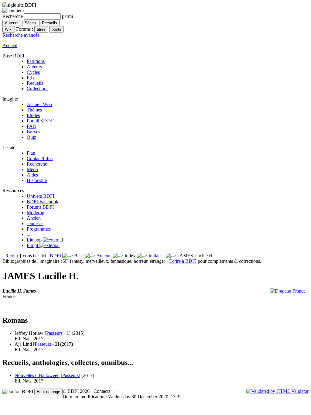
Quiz (31, 137)
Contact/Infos (40, 158)
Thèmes (34, 109)
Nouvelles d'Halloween (37, 375)
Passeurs (54, 333)
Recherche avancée (20, 35)
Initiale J (157, 255)
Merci (32, 169)
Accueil (9, 45)
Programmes (39, 229)
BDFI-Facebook (42, 201)
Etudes (33, 115)
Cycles (33, 72)
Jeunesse (35, 223)
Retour (11, 255)
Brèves (33, 131)
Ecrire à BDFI (183, 261)
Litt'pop (35, 239)
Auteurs (34, 66)
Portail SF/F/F (40, 120)
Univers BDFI (40, 196)
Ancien (34, 218)
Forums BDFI (40, 207)
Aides (32, 174)
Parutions (36, 61)
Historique (37, 180)
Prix (31, 77)
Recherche (37, 163)
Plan (31, 153)
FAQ (31, 126)
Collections (37, 88)
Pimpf (33, 245)
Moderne (35, 212)
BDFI (55, 255)
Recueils (35, 83)
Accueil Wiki (39, 104)
